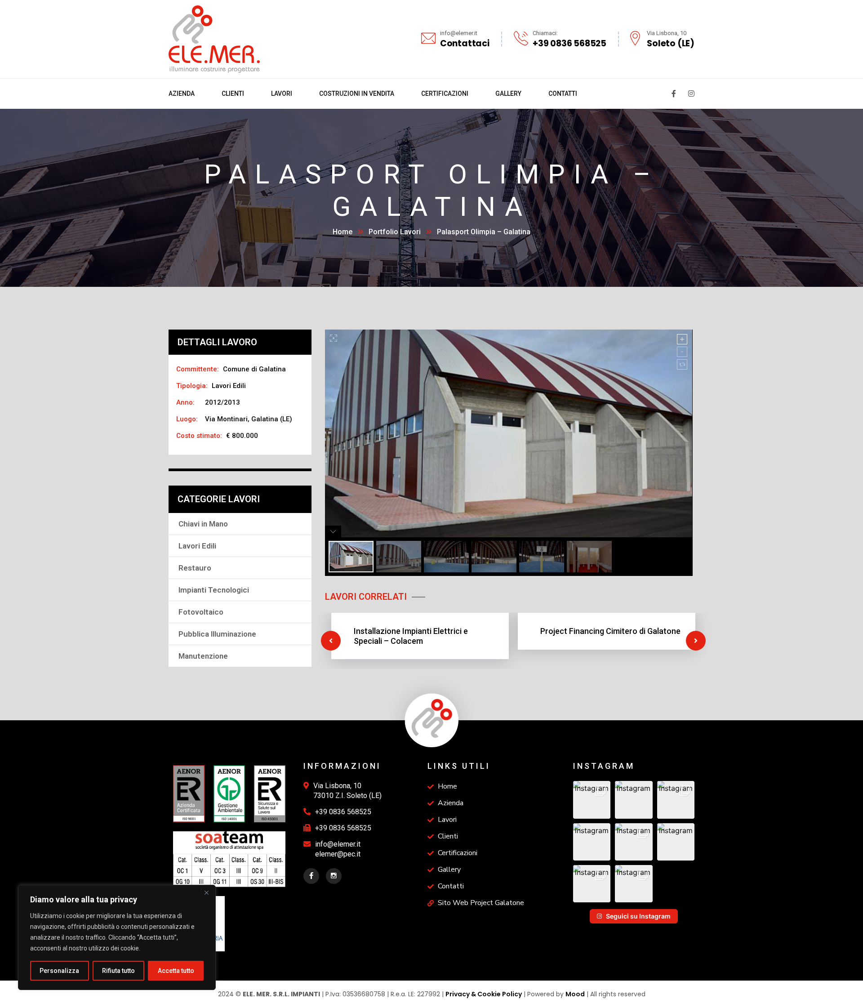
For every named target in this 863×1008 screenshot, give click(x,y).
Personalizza (59, 970)
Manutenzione (203, 655)
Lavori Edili (197, 545)
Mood (575, 994)
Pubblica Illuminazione (217, 633)
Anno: (185, 402)
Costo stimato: (199, 436)
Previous (331, 641)
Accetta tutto (176, 970)
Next (696, 641)
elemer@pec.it (337, 854)
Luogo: (187, 419)
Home (342, 231)
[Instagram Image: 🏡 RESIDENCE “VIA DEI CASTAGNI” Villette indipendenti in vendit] (675, 799)
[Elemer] (214, 38)
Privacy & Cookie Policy (483, 994)
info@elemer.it (337, 844)
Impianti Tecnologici (213, 589)
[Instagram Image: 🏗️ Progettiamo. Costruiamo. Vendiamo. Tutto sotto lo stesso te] (591, 842)
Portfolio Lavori (395, 231)
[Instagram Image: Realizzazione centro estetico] (591, 883)
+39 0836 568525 (343, 811)
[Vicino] (206, 892)
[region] (117, 937)
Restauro (194, 567)
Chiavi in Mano (203, 523)
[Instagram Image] (633, 842)
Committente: (197, 369)
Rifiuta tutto (118, 970)
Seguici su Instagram (638, 916)
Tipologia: (192, 386)
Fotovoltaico (200, 611)
